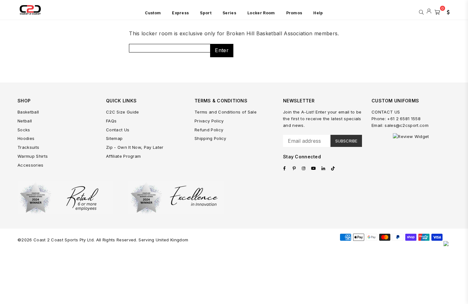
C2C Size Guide (122, 111)
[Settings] (446, 11)
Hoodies (26, 138)
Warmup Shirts (33, 156)
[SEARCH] (421, 11)
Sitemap (114, 138)
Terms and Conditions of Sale (226, 111)
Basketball (28, 111)
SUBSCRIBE (346, 140)
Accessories (31, 165)
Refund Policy (209, 129)
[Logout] (429, 11)
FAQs (111, 120)
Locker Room (261, 12)
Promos (294, 12)
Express (180, 12)
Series (229, 12)
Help (318, 12)
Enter (222, 50)
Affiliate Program (123, 156)
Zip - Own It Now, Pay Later (135, 147)
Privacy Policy (209, 120)
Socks (24, 129)
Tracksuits (28, 147)
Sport (205, 12)
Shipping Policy (210, 138)
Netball (25, 120)
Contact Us (117, 129)
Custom (153, 12)
